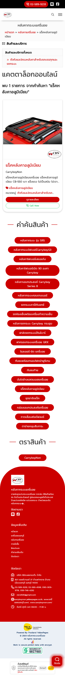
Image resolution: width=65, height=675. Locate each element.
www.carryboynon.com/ (41, 602)
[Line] (52, 4)
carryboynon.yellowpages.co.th (28, 599)
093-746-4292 (27, 590)
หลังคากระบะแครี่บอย (36, 635)
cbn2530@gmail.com (26, 594)
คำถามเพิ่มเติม (17, 552)
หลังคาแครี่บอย (17, 539)
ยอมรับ (51, 668)
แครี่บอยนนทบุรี (17, 535)
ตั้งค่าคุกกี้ (43, 668)
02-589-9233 (21, 587)
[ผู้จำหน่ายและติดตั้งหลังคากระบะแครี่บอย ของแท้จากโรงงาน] (8, 14)
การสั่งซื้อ (15, 544)
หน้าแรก (14, 531)
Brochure (15, 548)
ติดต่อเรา (15, 556)
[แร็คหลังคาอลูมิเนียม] (32, 129)
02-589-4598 (34, 587)
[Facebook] (57, 4)
